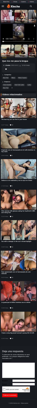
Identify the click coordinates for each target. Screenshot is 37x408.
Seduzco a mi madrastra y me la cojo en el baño (16, 180)
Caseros (23, 1)
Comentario (6, 361)
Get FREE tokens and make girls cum (21, 20)
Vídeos (13, 77)
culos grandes (7, 84)
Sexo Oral (5, 77)
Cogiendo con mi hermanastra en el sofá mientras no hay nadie (18, 150)
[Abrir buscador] (31, 6)
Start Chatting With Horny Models (7, 20)
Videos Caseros (22, 77)
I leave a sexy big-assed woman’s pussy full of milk (17, 333)
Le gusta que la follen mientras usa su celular (15, 302)
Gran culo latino (19, 84)
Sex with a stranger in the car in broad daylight (16, 241)
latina (29, 84)
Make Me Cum (6, 54)
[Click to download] (34, 25)
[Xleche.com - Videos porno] (13, 6)
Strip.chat (4, 21)
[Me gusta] (6, 69)
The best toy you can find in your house (14, 119)
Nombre (5, 381)
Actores (32, 1)
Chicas (15, 1)
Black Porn (6, 1)
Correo (4, 384)
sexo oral (5, 87)
